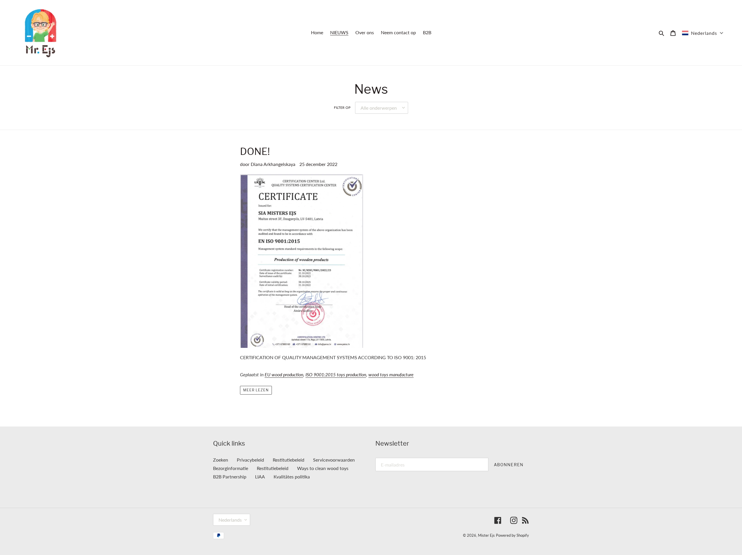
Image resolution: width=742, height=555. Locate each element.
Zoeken (220, 459)
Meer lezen (256, 390)
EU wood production (284, 374)
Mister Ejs (486, 535)
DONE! (255, 151)
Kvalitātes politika (292, 476)
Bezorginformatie (230, 468)
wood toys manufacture (391, 374)
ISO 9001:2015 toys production (335, 374)
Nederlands (230, 520)
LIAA (260, 476)
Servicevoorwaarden (334, 459)
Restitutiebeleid (288, 459)
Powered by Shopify (512, 535)
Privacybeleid (250, 459)
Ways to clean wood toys (322, 468)
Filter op (342, 107)
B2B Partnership (229, 476)
